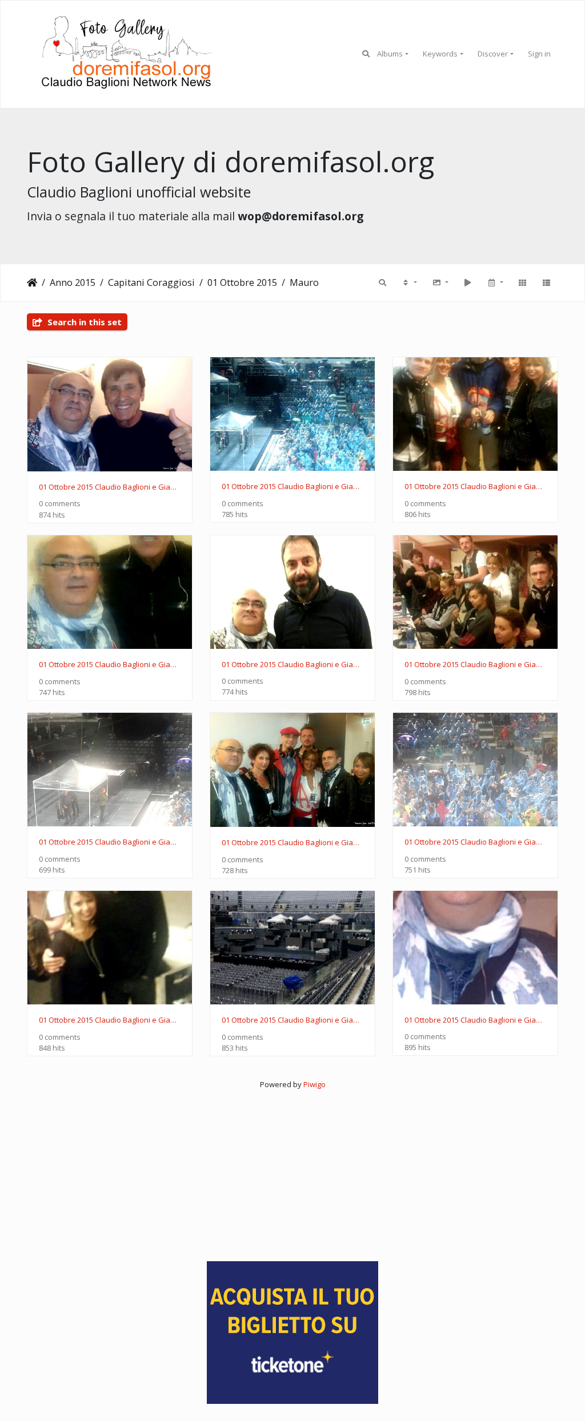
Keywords (440, 54)
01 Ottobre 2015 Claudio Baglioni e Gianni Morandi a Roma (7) (475, 664)
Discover (493, 54)
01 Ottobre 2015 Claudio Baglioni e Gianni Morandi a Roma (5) (292, 842)
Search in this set (83, 322)
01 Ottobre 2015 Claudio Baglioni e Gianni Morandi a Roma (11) (292, 486)
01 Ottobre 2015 (242, 282)
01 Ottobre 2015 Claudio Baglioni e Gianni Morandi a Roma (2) (292, 1020)
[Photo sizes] (439, 282)
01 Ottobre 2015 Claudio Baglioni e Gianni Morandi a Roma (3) (110, 1020)
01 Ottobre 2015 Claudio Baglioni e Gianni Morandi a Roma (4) (475, 842)
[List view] (546, 282)
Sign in (539, 54)
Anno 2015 (72, 282)
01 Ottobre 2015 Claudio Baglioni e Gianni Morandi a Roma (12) (110, 487)
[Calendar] (494, 282)
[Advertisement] (292, 1170)
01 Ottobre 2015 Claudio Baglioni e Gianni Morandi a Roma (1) (475, 1020)
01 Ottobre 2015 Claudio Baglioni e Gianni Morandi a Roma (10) (475, 486)
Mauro (304, 282)
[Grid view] (522, 282)
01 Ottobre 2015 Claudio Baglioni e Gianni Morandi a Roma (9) (110, 664)
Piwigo (314, 1084)
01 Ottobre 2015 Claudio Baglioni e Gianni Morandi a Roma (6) (110, 842)
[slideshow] (467, 282)
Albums (390, 54)
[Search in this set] (382, 282)
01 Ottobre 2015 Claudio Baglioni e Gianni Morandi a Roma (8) (292, 664)
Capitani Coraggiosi (151, 282)
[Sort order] (409, 282)
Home (32, 282)
